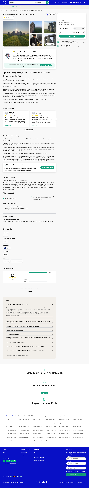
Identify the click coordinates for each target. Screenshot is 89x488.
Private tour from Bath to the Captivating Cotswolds (78, 419)
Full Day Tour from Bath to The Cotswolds (78, 423)
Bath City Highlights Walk (51, 419)
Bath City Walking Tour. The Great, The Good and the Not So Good (38, 419)
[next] (56, 119)
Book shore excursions (75, 2)
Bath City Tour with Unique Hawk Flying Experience (38, 440)
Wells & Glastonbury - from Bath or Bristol (24, 437)
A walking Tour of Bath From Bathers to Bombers (24, 430)
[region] (29, 119)
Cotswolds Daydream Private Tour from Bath (11, 440)
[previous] (3, 119)
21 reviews (12, 279)
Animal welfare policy (39, 460)
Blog (35, 452)
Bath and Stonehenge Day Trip (11, 423)
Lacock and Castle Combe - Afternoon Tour (65, 433)
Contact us (5, 455)
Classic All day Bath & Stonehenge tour (65, 430)
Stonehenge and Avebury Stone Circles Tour (65, 426)
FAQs (4, 452)
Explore (57, 2)
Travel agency (24, 452)
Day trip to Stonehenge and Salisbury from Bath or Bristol (11, 437)
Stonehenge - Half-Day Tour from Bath (38, 430)
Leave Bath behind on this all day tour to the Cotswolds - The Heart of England (38, 437)
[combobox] (78, 32)
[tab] (11, 416)
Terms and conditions (64, 482)
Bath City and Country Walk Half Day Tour (24, 426)
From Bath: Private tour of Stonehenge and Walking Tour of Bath (24, 433)
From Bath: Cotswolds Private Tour (65, 419)
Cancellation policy (82, 482)
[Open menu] (84, 2)
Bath (20, 10)
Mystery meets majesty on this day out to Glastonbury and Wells (65, 423)
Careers (36, 463)
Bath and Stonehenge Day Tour (51, 426)
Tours (5, 10)
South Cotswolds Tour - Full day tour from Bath (78, 426)
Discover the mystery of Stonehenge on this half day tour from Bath (65, 437)
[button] (16, 33)
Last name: (68, 461)
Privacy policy (73, 482)
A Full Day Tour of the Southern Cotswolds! (51, 433)
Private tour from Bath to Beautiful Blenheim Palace (38, 433)
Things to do (64, 2)
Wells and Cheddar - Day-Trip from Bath (24, 440)
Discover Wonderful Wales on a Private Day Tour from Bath (78, 433)
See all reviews (29, 129)
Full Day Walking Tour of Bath (78, 437)
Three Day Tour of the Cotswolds (11, 419)
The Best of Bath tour (24, 423)
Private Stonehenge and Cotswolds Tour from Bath (78, 430)
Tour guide (23, 455)
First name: (68, 456)
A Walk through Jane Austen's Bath (38, 426)
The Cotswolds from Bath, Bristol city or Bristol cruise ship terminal (51, 430)
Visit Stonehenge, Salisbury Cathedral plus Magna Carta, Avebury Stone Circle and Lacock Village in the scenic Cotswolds (38, 423)
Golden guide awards (39, 455)
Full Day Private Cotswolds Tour (24, 419)
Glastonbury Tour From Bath (51, 440)
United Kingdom (13, 10)
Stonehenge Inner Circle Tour (11, 430)
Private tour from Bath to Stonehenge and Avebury (51, 437)
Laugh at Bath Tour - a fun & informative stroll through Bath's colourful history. (11, 426)
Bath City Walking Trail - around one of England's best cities (51, 423)
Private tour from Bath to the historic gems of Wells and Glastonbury (11, 433)
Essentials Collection (39, 457)
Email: (67, 466)
